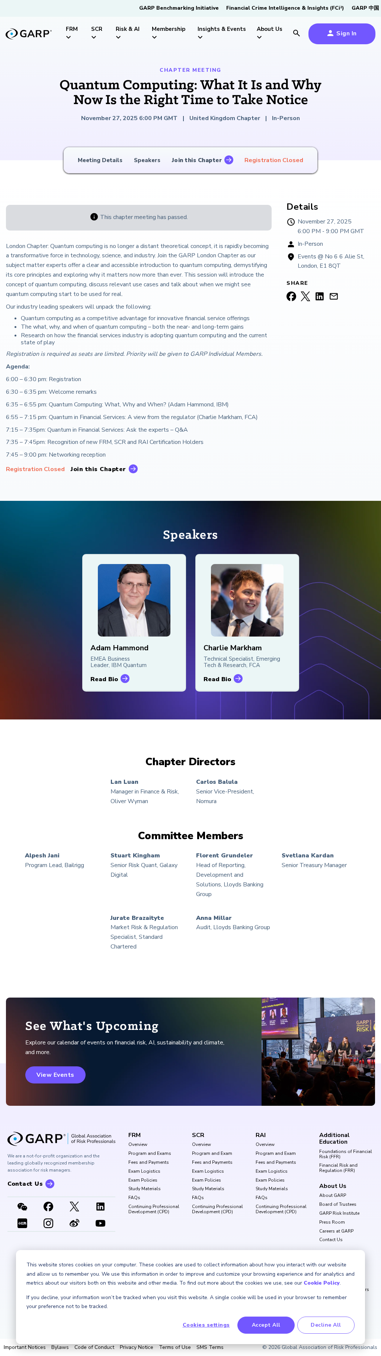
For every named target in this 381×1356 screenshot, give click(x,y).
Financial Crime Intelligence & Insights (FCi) (285, 8)
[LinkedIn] (100, 1207)
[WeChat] (22, 1207)
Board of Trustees (337, 1204)
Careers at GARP (336, 1231)
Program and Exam (212, 1153)
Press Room (332, 1222)
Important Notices (25, 1347)
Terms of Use (175, 1347)
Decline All (326, 1324)
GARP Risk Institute (339, 1213)
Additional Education (334, 1139)
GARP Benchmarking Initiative (179, 8)
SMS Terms (210, 1347)
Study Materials (144, 1189)
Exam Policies (142, 1180)
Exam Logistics (144, 1171)
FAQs (134, 1198)
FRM (134, 1135)
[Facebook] (48, 1207)
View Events (55, 1075)
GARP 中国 (365, 8)
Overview (137, 1144)
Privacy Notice (136, 1347)
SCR (198, 1135)
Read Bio (104, 679)
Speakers (147, 160)
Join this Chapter (197, 160)
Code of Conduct (94, 1347)
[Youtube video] (100, 1224)
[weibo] (74, 1224)
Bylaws (60, 1347)
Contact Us (331, 1240)
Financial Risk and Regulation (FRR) (338, 1168)
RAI (261, 1135)
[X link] (74, 1207)
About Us (332, 1186)
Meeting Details (100, 160)
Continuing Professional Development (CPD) (153, 1209)
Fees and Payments (148, 1162)
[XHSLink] (22, 1224)
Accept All (266, 1324)
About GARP (332, 1195)
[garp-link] (29, 34)
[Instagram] (48, 1224)
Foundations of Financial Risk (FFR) (345, 1154)
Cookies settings (206, 1324)
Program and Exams (149, 1153)
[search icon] (296, 34)
